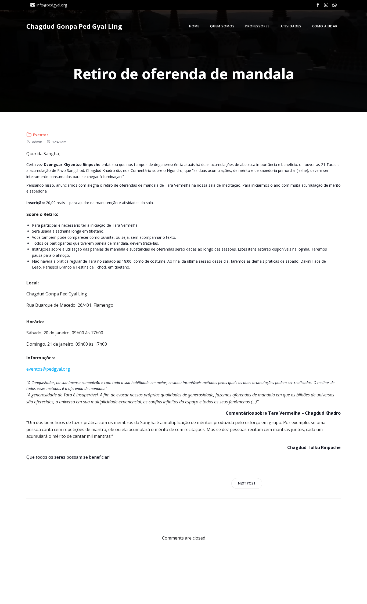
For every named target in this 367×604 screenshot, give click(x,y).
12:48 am (59, 141)
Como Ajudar (324, 26)
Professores (257, 26)
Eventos (41, 134)
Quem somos (222, 26)
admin (37, 141)
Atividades (290, 26)
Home (194, 26)
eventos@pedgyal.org (48, 369)
